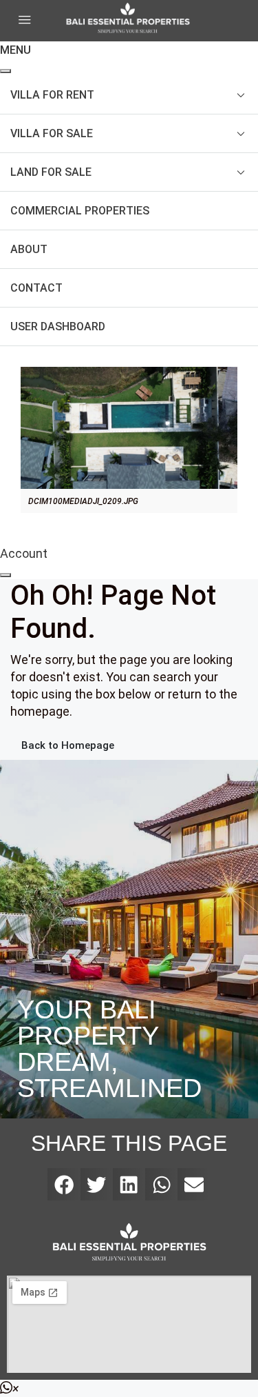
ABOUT (28, 249)
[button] (63, 1184)
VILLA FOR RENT (52, 94)
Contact (36, 287)
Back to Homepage (67, 745)
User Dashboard (57, 326)
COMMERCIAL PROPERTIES (79, 210)
